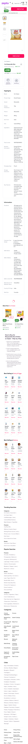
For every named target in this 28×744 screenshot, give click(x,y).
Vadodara (11, 719)
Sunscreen (13, 513)
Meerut (16, 700)
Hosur (5, 689)
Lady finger (6, 561)
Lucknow (13, 698)
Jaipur (9, 691)
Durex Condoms (8, 587)
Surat (10, 716)
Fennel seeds (12, 564)
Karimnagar (11, 693)
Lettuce (12, 568)
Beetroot (14, 557)
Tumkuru (14, 716)
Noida (14, 705)
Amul (12, 580)
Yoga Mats (14, 522)
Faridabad (6, 682)
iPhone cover (7, 534)
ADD (11, 317)
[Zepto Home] (5, 3)
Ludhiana (6, 700)
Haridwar (10, 686)
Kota (13, 696)
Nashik (10, 705)
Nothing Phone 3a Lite (9, 531)
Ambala (16, 665)
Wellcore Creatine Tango (10, 529)
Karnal (16, 693)
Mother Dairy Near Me (9, 582)
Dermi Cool (6, 545)
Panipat (17, 707)
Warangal (6, 723)
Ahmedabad (10, 665)
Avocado (6, 554)
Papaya (11, 566)
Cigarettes (11, 594)
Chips (16, 594)
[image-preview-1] (4, 23)
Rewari (13, 712)
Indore (5, 691)
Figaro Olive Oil (11, 578)
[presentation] (7, 12)
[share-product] (21, 64)
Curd (5, 597)
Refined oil (15, 604)
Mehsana (6, 702)
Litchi (17, 531)
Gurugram (17, 684)
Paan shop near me (8, 599)
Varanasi (6, 721)
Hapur (5, 686)
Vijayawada (16, 721)
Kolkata (9, 696)
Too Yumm (15, 576)
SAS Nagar (13, 714)
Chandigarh (7, 672)
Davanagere (7, 679)
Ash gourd (6, 559)
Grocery (6, 594)
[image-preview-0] (4, 18)
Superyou (12, 585)
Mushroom (6, 568)
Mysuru (16, 702)
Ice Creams (6, 513)
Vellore (10, 721)
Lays (5, 578)
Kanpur (6, 693)
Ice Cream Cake (8, 515)
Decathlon (13, 545)
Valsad (16, 719)
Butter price (7, 606)
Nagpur (6, 705)
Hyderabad (15, 689)
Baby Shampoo (7, 522)
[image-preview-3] (4, 34)
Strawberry (12, 554)
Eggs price (16, 599)
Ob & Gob (6, 543)
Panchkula (11, 707)
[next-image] (22, 50)
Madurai (11, 700)
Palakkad (6, 707)
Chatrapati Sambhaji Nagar (10, 675)
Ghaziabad (12, 682)
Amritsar (6, 668)
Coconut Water (15, 534)
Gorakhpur (6, 684)
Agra (5, 665)
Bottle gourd (13, 559)
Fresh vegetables (8, 604)
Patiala (5, 709)
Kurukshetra (7, 698)
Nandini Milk (7, 580)
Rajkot (9, 712)
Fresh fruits (13, 601)
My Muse (10, 573)
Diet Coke (6, 536)
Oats (14, 517)
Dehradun (13, 679)
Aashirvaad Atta (8, 576)
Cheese (4, 13)
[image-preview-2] (4, 29)
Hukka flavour (10, 597)
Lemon (16, 561)
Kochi (5, 696)
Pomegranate (7, 557)
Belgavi (15, 668)
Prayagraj (10, 709)
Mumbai (11, 702)
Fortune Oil (6, 585)
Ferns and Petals (8, 589)
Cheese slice (7, 601)
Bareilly (11, 668)
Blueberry (6, 566)
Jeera (15, 566)
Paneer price (14, 606)
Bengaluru (6, 670)
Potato (12, 561)
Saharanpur (6, 714)
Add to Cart (16, 56)
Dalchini (6, 564)
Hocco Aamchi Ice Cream (10, 538)
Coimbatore (12, 677)
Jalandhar (14, 691)
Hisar (14, 686)
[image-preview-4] (4, 40)
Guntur (12, 684)
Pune (5, 712)
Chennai (6, 677)
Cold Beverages (8, 517)
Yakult (5, 573)
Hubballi (10, 689)
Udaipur (6, 719)
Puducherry (16, 709)
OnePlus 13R (7, 527)
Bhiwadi (12, 670)
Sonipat (6, 716)
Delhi (18, 679)
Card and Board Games (9, 520)
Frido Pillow (12, 543)
